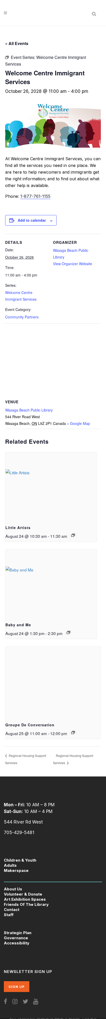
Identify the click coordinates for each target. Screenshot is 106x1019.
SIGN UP (16, 987)
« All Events (16, 43)
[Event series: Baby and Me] (68, 632)
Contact (11, 909)
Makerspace (16, 870)
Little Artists (18, 527)
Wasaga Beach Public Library (29, 410)
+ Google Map (78, 423)
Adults (10, 865)
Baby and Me (18, 624)
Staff (9, 914)
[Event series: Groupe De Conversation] (73, 732)
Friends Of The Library (26, 904)
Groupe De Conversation (30, 724)
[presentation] (51, 486)
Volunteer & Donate (23, 894)
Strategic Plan (17, 932)
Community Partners (22, 316)
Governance (16, 937)
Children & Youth (20, 860)
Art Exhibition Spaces (25, 899)
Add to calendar (32, 220)
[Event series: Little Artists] (73, 535)
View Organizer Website (72, 263)
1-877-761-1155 (35, 196)
